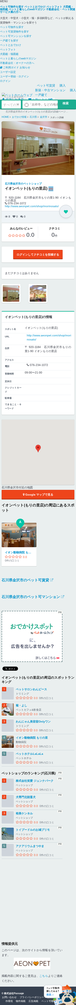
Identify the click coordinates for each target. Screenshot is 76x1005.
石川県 (33, 117)
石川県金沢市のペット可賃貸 (25, 580)
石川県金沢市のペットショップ (23, 183)
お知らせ (25, 67)
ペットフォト (8, 49)
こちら (43, 975)
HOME (5, 117)
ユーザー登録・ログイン (14, 76)
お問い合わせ (9, 997)
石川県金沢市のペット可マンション (31, 597)
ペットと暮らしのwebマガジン (18, 58)
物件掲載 (21, 1001)
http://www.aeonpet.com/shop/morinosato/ (32, 206)
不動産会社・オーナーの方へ (17, 62)
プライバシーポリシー (32, 997)
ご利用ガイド (11, 67)
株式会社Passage (14, 993)
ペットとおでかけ (10, 45)
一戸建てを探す (9, 40)
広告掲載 (33, 1001)
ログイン (5, 80)
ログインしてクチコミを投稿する (38, 254)
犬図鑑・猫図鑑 (9, 54)
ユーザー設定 (8, 71)
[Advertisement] (38, 897)
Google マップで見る (39, 494)
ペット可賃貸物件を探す (14, 31)
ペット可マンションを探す (16, 36)
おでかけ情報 (19, 117)
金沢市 (43, 117)
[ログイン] (65, 211)
